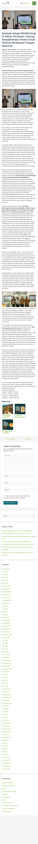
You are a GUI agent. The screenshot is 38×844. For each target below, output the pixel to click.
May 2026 (5, 577)
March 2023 (5, 686)
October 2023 (6, 666)
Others (4, 800)
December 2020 (6, 763)
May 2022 (5, 714)
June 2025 (5, 609)
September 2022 (6, 703)
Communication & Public (9, 791)
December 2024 (6, 626)
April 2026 (5, 580)
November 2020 (6, 766)
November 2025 (6, 594)
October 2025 (6, 597)
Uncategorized (6, 811)
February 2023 (6, 689)
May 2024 (5, 646)
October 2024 (6, 632)
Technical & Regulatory (8, 808)
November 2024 (6, 629)
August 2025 (5, 603)
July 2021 (4, 743)
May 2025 (5, 612)
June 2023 (5, 677)
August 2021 (5, 740)
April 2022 (5, 717)
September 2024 (6, 634)
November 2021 (6, 732)
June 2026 (5, 574)
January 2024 (6, 657)
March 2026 (5, 583)
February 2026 (6, 586)
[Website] (19, 490)
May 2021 (5, 749)
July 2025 (4, 606)
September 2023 (6, 669)
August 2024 (5, 637)
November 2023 (6, 663)
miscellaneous (6, 797)
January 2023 (6, 692)
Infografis (5, 794)
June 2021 (5, 746)
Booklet (4, 788)
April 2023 (5, 683)
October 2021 (6, 734)
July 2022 (4, 709)
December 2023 (6, 660)
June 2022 (5, 712)
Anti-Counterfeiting (7, 783)
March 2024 (5, 652)
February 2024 (6, 654)
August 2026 (5, 569)
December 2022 (6, 694)
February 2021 (6, 757)
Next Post (29, 439)
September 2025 (6, 600)
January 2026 (6, 589)
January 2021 (6, 760)
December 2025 (6, 592)
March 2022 (5, 720)
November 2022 (6, 697)
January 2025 (6, 623)
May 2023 (5, 680)
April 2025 (5, 614)
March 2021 (5, 754)
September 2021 (6, 737)
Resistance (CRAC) (7, 803)
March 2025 (5, 617)
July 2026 (4, 572)
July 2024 (4, 640)
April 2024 (5, 649)
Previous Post (10, 439)
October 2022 (6, 700)
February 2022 (6, 723)
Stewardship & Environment (10, 805)
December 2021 (6, 729)
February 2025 (6, 620)
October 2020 (6, 769)
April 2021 (5, 752)
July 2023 (4, 674)
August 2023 (5, 672)
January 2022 (6, 726)
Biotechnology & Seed (8, 785)
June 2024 (5, 643)
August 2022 (5, 706)
